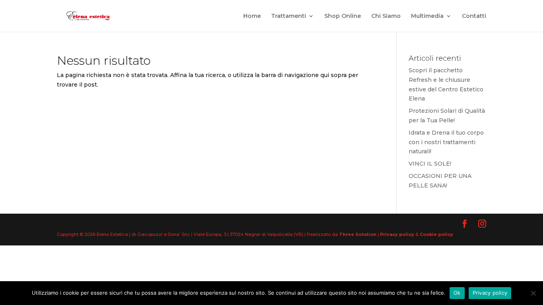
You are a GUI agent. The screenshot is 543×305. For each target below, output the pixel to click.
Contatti (474, 16)
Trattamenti (288, 16)
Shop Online (342, 16)
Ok (457, 293)
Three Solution (357, 234)
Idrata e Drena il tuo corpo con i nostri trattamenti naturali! (446, 142)
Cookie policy (436, 234)
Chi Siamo (386, 16)
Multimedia (427, 16)
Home (252, 16)
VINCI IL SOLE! (430, 163)
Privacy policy (397, 234)
